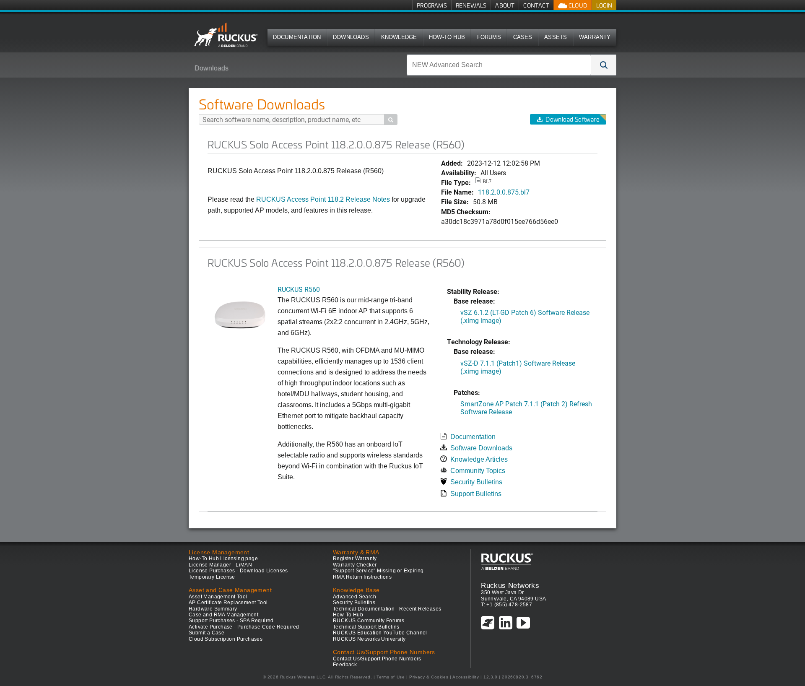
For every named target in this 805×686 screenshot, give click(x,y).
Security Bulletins (476, 482)
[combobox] (499, 65)
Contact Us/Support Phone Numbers (377, 659)
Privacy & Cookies (428, 677)
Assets (555, 37)
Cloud (577, 5)
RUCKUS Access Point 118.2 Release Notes (323, 199)
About (504, 5)
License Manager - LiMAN (220, 565)
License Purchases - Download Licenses (238, 571)
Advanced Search (354, 597)
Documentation (297, 37)
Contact (536, 5)
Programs (432, 5)
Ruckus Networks (510, 585)
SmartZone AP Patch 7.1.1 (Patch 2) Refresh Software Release (526, 407)
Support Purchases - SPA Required (231, 621)
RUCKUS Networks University (369, 639)
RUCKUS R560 (299, 289)
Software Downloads (481, 448)
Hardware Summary (213, 609)
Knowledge (399, 37)
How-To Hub (447, 37)
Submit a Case (206, 633)
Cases (522, 37)
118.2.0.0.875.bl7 (504, 191)
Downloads (351, 37)
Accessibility (465, 677)
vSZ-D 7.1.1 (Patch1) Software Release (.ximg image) (517, 367)
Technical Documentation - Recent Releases (387, 609)
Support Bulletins (475, 493)
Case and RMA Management (223, 615)
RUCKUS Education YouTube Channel (380, 633)
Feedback (345, 665)
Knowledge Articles (479, 459)
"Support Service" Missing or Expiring (378, 571)
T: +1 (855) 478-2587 (506, 605)
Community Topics (477, 470)
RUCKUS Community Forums (368, 621)
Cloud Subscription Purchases (225, 639)
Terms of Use (391, 677)
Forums (489, 37)
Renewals (471, 5)
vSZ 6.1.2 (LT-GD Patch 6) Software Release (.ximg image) (524, 316)
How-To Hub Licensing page (223, 558)
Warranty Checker (355, 565)
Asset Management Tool (218, 597)
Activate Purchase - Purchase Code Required (244, 627)
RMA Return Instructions (362, 577)
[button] (603, 65)
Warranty (595, 37)
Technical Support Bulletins (366, 627)
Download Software (572, 119)
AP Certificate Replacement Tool (228, 602)
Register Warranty (355, 558)
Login (604, 5)
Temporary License (212, 577)
